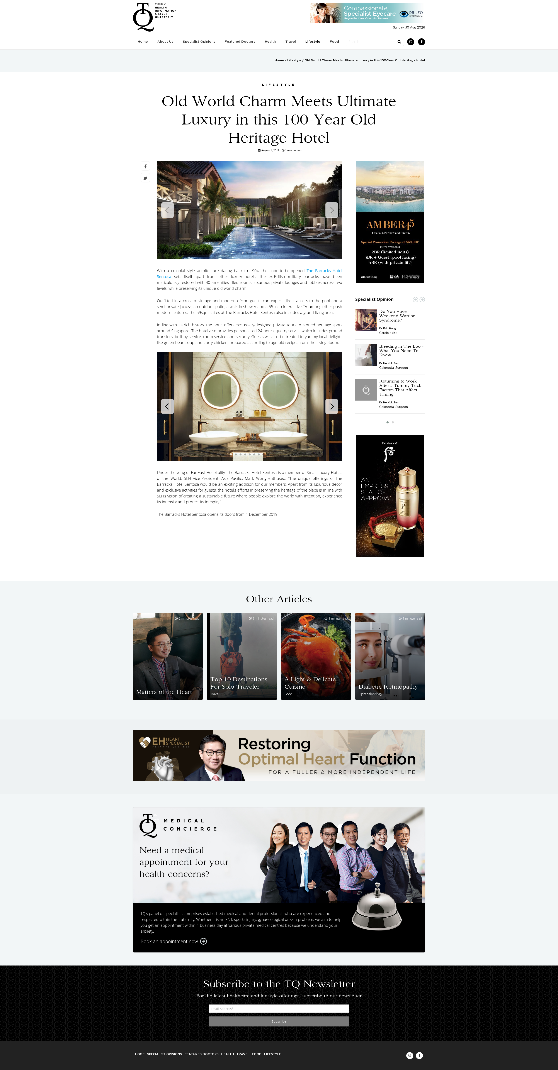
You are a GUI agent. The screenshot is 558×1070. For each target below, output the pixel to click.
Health (270, 41)
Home (143, 41)
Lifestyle (312, 41)
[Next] (331, 210)
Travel (290, 41)
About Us (165, 41)
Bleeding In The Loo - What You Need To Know (401, 350)
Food (334, 41)
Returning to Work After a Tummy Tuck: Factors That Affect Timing (401, 387)
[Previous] (167, 210)
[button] (387, 422)
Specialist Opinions (199, 41)
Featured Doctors (240, 41)
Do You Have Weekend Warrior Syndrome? (397, 315)
